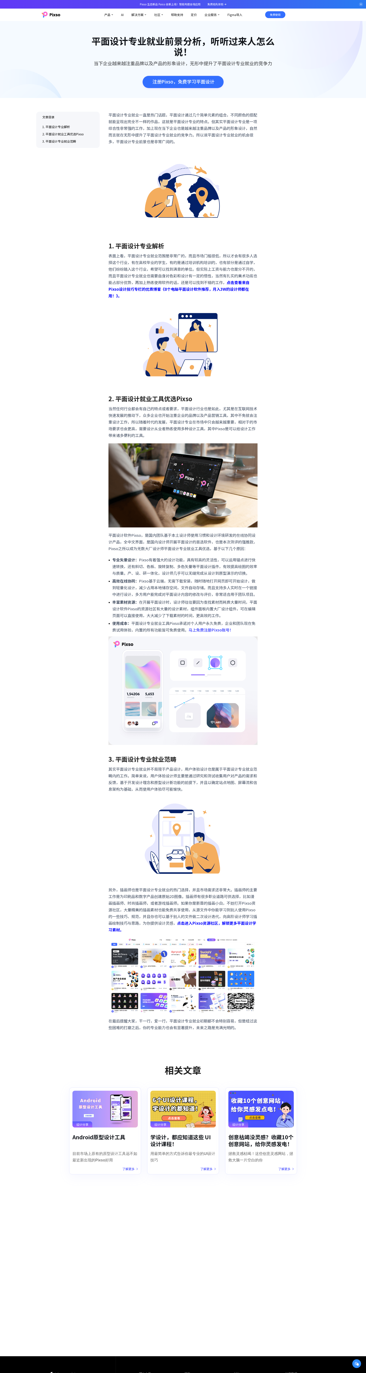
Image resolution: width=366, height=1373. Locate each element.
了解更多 (128, 1169)
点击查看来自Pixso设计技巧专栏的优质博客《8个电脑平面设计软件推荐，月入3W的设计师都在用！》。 (179, 289)
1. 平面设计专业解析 (56, 126)
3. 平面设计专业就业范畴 (59, 141)
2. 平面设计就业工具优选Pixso (63, 134)
